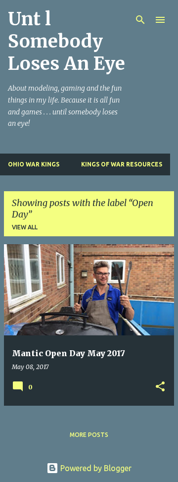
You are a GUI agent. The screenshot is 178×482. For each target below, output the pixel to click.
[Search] (140, 20)
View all (25, 227)
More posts (89, 434)
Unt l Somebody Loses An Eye (66, 41)
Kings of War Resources (121, 164)
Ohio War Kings (33, 164)
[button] (160, 387)
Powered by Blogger (95, 468)
